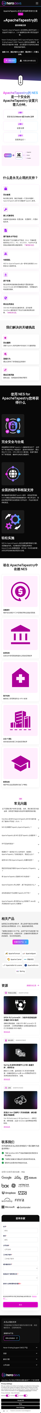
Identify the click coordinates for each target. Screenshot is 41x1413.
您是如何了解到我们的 (11, 1274)
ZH (4, 1411)
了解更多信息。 (29, 245)
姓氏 (5, 1236)
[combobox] (5, 1411)
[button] (37, 3)
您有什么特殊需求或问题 (12, 1284)
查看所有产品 (8, 1333)
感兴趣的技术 (7, 1264)
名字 (5, 1226)
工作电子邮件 (7, 1255)
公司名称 (6, 1245)
